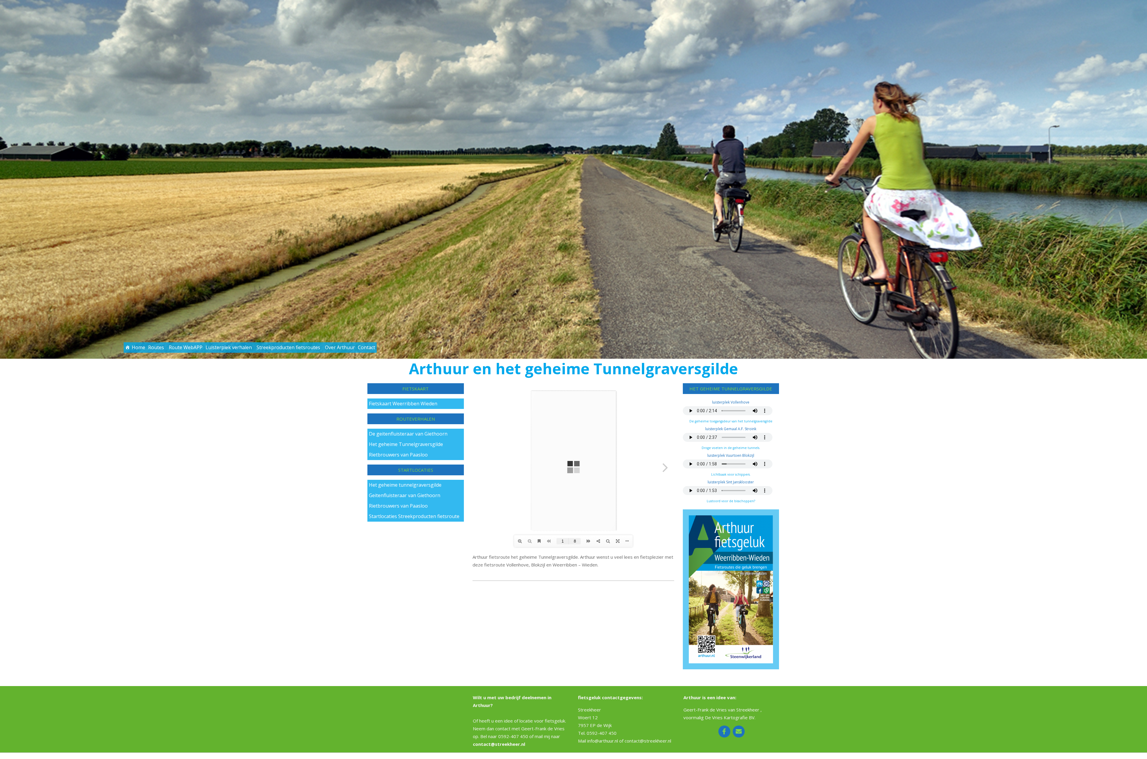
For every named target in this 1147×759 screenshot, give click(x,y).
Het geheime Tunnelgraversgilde (406, 444)
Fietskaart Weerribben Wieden (403, 403)
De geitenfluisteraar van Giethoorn (408, 433)
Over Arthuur (340, 347)
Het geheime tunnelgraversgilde (405, 485)
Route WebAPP (186, 347)
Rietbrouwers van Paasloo (398, 454)
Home (138, 347)
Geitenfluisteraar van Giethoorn (404, 495)
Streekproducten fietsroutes (288, 347)
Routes (156, 347)
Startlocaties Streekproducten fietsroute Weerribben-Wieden (414, 517)
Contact (366, 347)
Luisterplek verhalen (229, 347)
